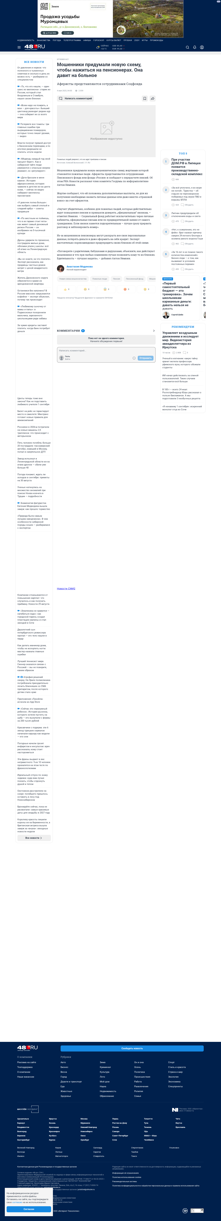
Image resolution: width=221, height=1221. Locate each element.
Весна (64, 1072)
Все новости (34, 62)
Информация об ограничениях (125, 1173)
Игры (145, 40)
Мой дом (104, 1081)
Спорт (171, 1062)
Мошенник (154, 279)
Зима (102, 1062)
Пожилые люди (99, 279)
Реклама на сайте (26, 1062)
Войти (67, 359)
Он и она (139, 1062)
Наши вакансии (25, 1076)
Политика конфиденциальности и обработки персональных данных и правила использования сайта (155, 1186)
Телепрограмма (72, 40)
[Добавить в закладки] (145, 99)
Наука (103, 1086)
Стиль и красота (177, 1067)
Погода (57, 40)
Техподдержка (24, 1067)
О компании (23, 1072)
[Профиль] (202, 47)
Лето (102, 1076)
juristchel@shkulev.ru (86, 1189)
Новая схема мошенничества (72, 279)
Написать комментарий (78, 98)
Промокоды (156, 40)
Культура (104, 1072)
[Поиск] (187, 47)
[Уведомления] (194, 47)
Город (64, 1076)
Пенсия (116, 279)
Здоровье (66, 1096)
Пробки (128, 40)
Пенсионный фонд (134, 279)
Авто (63, 1062)
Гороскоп (98, 40)
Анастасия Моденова (80, 266)
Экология (173, 1076)
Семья (137, 1096)
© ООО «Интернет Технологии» (65, 1211)
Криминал (105, 1067)
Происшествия (142, 1076)
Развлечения (141, 1086)
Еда (62, 1086)
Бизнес (64, 1067)
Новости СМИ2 (66, 588)
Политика (139, 1072)
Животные (66, 1091)
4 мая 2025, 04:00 (64, 91)
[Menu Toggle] (19, 47)
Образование (107, 1096)
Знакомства (43, 40)
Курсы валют (114, 40)
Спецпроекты (175, 1086)
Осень (137, 1067)
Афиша (87, 40)
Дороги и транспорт (71, 1081)
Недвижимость (25, 40)
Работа (138, 1081)
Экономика (174, 1081)
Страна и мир (175, 1072)
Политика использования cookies (126, 1177)
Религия (138, 1091)
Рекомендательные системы (124, 1181)
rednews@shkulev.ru (52, 1187)
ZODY (137, 40)
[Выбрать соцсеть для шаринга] (153, 99)
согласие (17, 1202)
